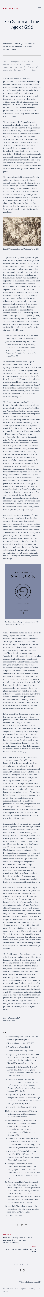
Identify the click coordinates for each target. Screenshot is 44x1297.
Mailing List (34, 1289)
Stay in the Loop (21, 1265)
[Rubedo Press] (24, 1270)
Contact (6, 1291)
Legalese (23, 1289)
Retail (15, 1289)
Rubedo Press (10, 8)
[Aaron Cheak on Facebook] (20, 1270)
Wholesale (7, 1289)
